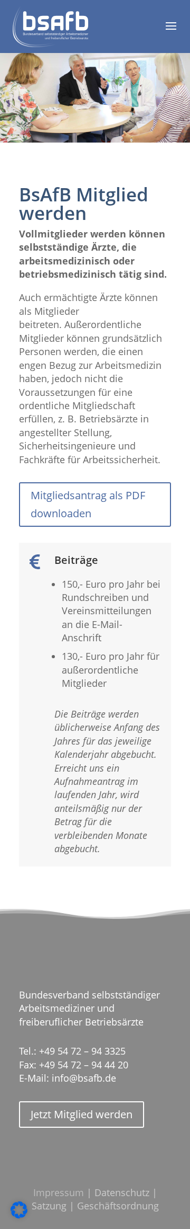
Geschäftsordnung (118, 1205)
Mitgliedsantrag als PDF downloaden (88, 504)
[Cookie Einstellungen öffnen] (19, 1215)
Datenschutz (121, 1192)
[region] (95, 95)
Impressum (58, 1192)
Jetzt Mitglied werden (81, 1114)
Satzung (49, 1205)
